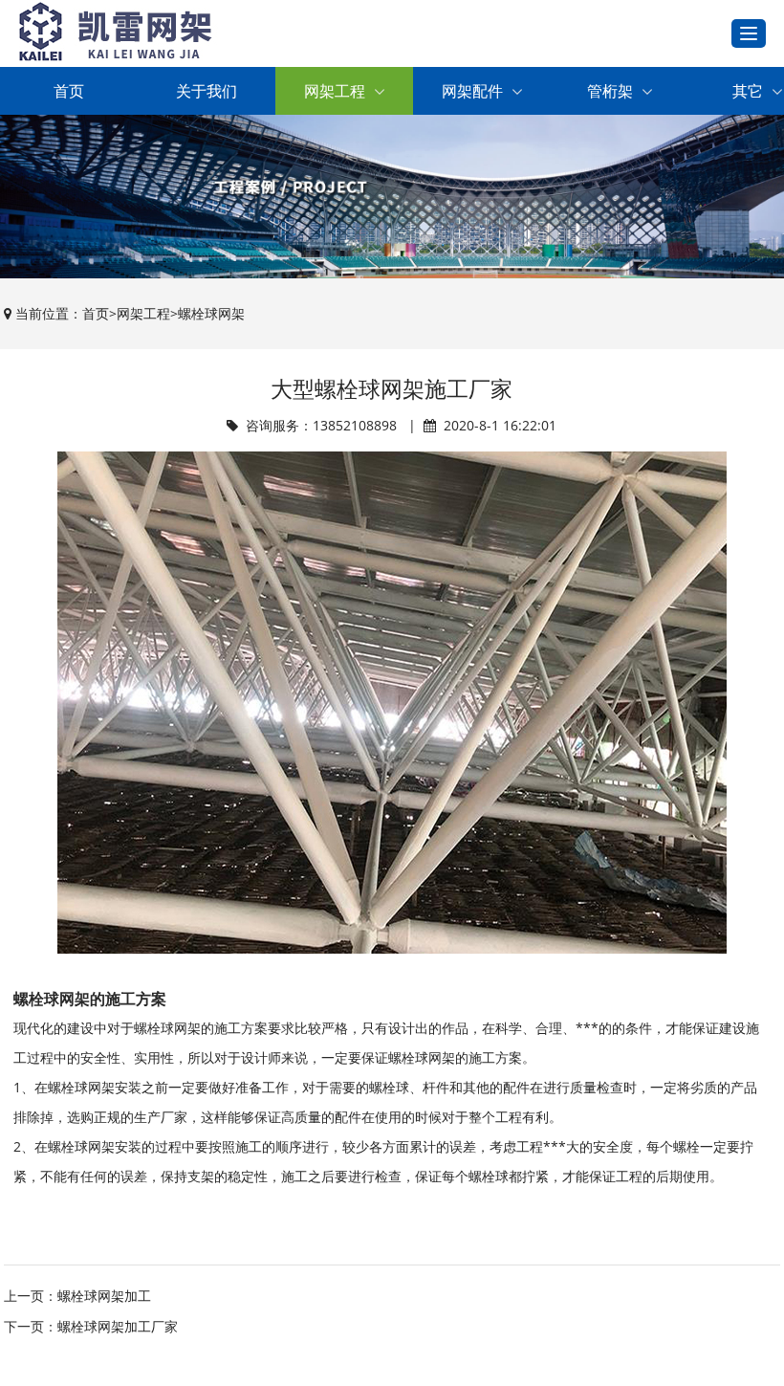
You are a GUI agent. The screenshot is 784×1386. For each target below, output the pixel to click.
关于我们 (206, 90)
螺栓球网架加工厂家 (117, 1326)
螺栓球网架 (211, 313)
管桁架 (610, 90)
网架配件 (472, 90)
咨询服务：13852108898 (321, 425)
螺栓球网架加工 (104, 1296)
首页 (69, 90)
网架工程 (334, 90)
